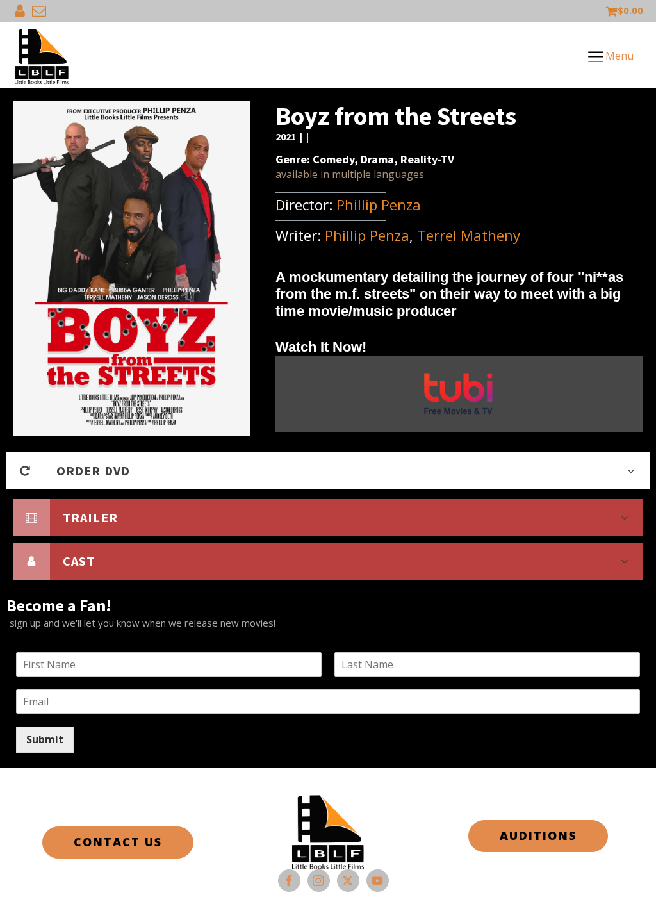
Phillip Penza (378, 204)
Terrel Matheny (468, 235)
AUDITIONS (538, 835)
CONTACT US (118, 842)
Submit (44, 739)
